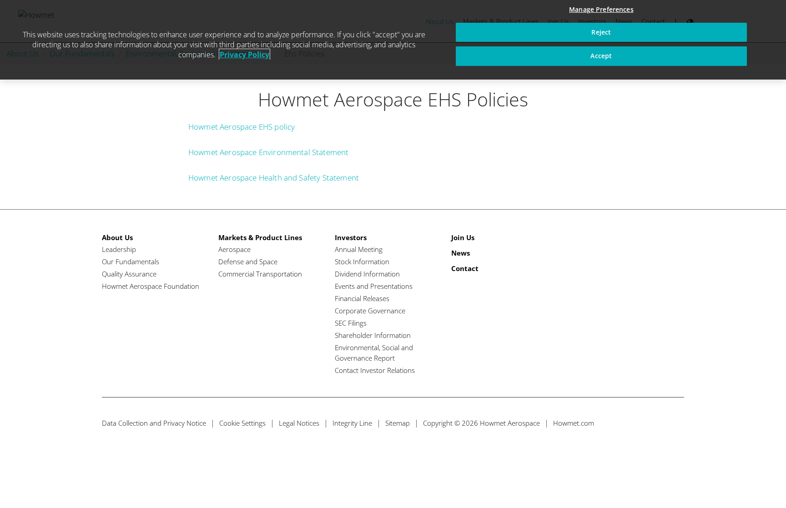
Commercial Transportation (260, 273)
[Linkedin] (659, 423)
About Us (117, 237)
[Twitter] (626, 423)
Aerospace (234, 249)
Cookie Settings (242, 423)
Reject (601, 32)
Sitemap (397, 423)
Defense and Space (247, 261)
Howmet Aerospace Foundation (150, 286)
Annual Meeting (359, 249)
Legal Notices (299, 423)
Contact (465, 268)
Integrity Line (352, 423)
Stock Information (362, 261)
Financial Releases (362, 298)
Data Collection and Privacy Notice (154, 423)
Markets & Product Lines (260, 237)
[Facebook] (642, 423)
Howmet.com (573, 423)
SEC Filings (351, 322)
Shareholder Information (373, 335)
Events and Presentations (374, 286)
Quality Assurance (129, 273)
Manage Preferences (601, 9)
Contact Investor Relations (375, 370)
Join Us (462, 237)
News (460, 252)
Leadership (119, 249)
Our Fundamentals (130, 261)
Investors (351, 237)
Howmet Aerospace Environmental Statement (268, 152)
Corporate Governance (370, 310)
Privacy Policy (244, 55)
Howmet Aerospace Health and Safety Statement (273, 177)
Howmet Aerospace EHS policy (241, 126)
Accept (601, 55)
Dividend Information (367, 273)
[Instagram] (676, 423)
